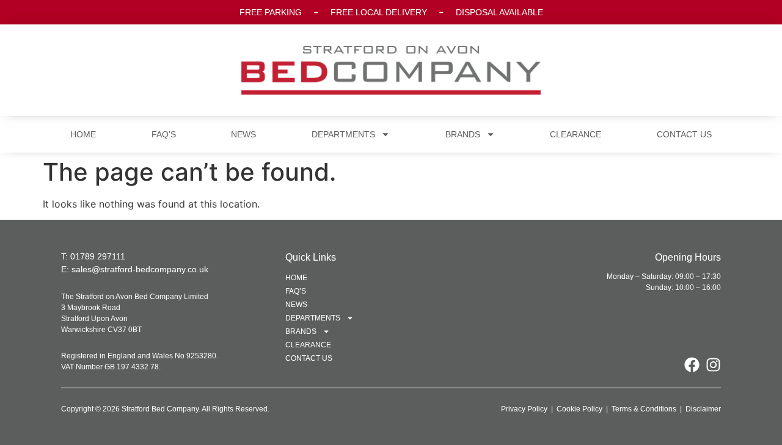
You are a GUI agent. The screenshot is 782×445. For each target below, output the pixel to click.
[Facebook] (692, 364)
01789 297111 (97, 256)
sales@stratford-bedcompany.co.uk (139, 269)
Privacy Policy (524, 409)
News (243, 134)
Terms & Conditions (644, 409)
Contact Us (684, 134)
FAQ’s (164, 134)
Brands (462, 134)
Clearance (575, 134)
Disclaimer (703, 409)
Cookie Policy (579, 409)
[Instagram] (713, 364)
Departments (343, 134)
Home (83, 134)
